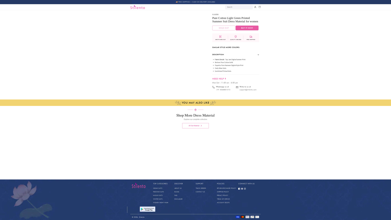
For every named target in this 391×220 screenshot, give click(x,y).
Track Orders (201, 188)
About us (178, 188)
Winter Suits (158, 199)
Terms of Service (223, 199)
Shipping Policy (223, 192)
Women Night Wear (160, 202)
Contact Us (200, 192)
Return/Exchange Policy (226, 188)
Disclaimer (178, 199)
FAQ (175, 195)
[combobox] (239, 7)
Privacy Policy (222, 195)
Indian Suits (157, 188)
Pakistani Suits (158, 192)
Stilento (142, 217)
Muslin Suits (158, 195)
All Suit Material (194, 125)
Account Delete (223, 202)
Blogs (176, 192)
